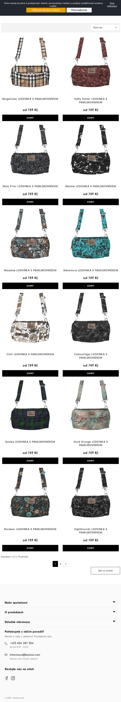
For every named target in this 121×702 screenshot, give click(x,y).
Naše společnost (16, 602)
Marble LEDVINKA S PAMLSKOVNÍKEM (90, 186)
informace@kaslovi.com (25, 655)
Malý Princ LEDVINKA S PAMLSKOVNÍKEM (30, 186)
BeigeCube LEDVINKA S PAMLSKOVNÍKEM (30, 99)
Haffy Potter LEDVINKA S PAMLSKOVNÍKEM (90, 100)
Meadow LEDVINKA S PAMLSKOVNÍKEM (30, 270)
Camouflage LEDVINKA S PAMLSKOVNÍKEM (90, 356)
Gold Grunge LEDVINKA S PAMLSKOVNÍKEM (91, 443)
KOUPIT (30, 118)
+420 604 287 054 (22, 643)
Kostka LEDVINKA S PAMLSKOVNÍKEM (30, 441)
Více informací (112, 4)
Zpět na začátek (105, 570)
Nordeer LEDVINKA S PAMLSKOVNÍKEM (30, 529)
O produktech (14, 612)
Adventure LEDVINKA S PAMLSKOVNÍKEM (90, 270)
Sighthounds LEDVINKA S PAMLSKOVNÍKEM (90, 531)
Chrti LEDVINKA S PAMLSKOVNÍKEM (30, 354)
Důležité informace (17, 622)
